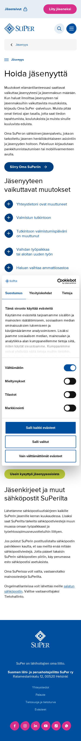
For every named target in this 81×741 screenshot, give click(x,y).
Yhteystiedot (40, 687)
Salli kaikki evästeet (40, 427)
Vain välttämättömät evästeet (40, 456)
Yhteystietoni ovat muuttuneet (41, 204)
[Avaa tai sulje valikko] (71, 28)
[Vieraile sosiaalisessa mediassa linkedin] (35, 725)
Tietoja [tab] (67, 293)
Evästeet (40, 709)
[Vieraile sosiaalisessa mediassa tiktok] (56, 725)
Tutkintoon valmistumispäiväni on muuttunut (41, 233)
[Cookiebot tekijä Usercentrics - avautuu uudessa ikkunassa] (57, 281)
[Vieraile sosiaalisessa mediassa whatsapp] (66, 725)
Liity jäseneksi (60, 9)
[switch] (70, 381)
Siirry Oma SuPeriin (25, 167)
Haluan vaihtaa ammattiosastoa (42, 267)
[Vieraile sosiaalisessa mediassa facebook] (14, 725)
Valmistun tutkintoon (33, 217)
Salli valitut (40, 442)
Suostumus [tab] (14, 293)
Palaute (40, 695)
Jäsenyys (22, 45)
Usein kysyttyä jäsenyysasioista (34, 474)
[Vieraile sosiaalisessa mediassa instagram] (25, 725)
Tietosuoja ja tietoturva (40, 702)
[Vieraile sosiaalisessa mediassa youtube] (45, 725)
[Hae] (59, 28)
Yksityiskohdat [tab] (40, 293)
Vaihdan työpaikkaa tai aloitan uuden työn (34, 252)
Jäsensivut (13, 9)
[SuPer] (19, 28)
